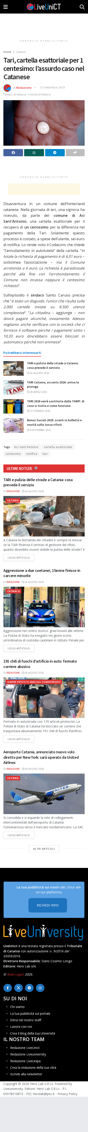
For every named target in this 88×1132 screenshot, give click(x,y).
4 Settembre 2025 (40, 430)
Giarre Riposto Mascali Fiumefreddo (33, 682)
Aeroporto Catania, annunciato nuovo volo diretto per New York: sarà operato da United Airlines (41, 757)
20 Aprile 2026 (38, 392)
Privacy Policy (67, 1094)
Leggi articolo (21, 557)
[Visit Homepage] (44, 7)
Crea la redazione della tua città (33, 1067)
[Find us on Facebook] (7, 988)
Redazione (24, 87)
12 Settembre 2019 (52, 87)
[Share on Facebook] (13, 152)
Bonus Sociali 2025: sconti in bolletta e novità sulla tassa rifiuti (54, 422)
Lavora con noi (21, 1026)
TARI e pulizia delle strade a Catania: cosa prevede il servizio (53, 365)
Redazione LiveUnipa (25, 1061)
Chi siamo (17, 1007)
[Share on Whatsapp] (34, 152)
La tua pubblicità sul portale (30, 1013)
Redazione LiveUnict (25, 1048)
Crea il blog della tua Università (32, 1033)
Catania (20, 52)
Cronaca (13, 591)
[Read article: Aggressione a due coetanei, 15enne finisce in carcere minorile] (44, 607)
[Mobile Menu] (5, 7)
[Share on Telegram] (55, 152)
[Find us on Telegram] (29, 988)
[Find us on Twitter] (18, 988)
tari (45, 454)
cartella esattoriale (58, 447)
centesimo (13, 454)
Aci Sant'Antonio (26, 447)
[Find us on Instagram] (40, 988)
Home (7, 52)
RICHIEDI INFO (48, 905)
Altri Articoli (44, 848)
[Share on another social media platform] (75, 152)
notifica (31, 454)
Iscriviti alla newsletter (26, 1074)
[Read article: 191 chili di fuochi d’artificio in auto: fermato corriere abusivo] (44, 697)
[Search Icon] (82, 7)
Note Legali (15, 974)
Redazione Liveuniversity (28, 1054)
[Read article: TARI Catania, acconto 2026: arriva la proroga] (13, 387)
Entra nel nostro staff (25, 1020)
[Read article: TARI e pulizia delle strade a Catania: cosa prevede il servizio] (13, 368)
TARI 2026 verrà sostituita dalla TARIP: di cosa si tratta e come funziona (55, 403)
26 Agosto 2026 (39, 373)
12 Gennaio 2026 (39, 410)
